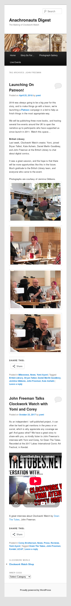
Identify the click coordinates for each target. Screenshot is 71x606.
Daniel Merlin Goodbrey (49, 377)
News (33, 374)
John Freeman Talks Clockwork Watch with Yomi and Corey (28, 404)
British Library (16, 377)
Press (47, 542)
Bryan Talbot (30, 377)
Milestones (23, 374)
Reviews (55, 542)
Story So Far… (27, 55)
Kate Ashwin (48, 380)
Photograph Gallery (48, 55)
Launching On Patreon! (21, 87)
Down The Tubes (37, 545)
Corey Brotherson (27, 542)
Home (13, 55)
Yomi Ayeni (42, 374)
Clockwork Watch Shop (21, 564)
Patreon (25, 109)
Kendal (12, 549)
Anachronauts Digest (30, 20)
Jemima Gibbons (17, 380)
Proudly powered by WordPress (35, 589)
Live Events (15, 62)
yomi (38, 95)
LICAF (20, 549)
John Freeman (34, 380)
